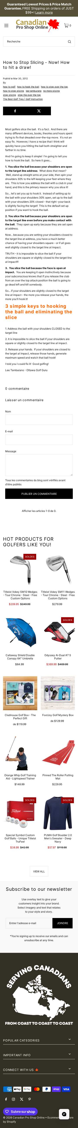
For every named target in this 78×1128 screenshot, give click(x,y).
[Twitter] (21, 1099)
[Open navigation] (9, 25)
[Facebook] (6, 1099)
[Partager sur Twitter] (39, 111)
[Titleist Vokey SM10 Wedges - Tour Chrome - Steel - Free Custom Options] (20, 570)
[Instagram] (13, 1099)
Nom (8, 411)
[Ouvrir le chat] (64, 1114)
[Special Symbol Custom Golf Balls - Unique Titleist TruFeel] (20, 813)
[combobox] (39, 41)
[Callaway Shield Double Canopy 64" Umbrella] (20, 633)
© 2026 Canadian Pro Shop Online (24, 1117)
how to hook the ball (28, 86)
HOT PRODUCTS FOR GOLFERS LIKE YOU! (28, 541)
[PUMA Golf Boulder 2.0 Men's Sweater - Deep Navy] (58, 813)
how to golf (9, 86)
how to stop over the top (54, 86)
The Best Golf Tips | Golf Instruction (23, 99)
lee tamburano (33, 91)
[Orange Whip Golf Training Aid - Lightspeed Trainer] (20, 753)
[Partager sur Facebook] (15, 111)
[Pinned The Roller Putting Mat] (58, 753)
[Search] (69, 41)
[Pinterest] (29, 1099)
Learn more (44, 12)
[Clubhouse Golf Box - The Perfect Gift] (20, 693)
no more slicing (51, 91)
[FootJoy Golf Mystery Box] (58, 693)
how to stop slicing (13, 91)
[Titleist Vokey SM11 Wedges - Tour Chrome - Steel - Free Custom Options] (58, 570)
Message (10, 451)
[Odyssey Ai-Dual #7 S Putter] (58, 633)
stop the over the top (29, 95)
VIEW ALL (39, 871)
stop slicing (9, 95)
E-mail (9, 431)
